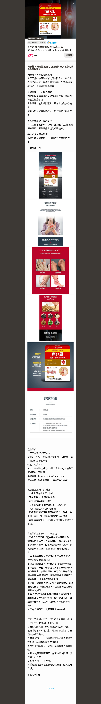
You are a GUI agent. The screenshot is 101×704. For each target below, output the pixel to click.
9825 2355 (63, 479)
